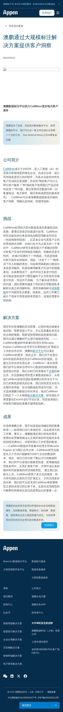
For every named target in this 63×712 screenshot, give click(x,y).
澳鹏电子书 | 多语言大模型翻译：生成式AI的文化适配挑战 (29, 4)
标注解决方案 (35, 395)
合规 (51, 371)
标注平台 (38, 351)
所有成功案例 (16, 26)
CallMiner (9, 169)
